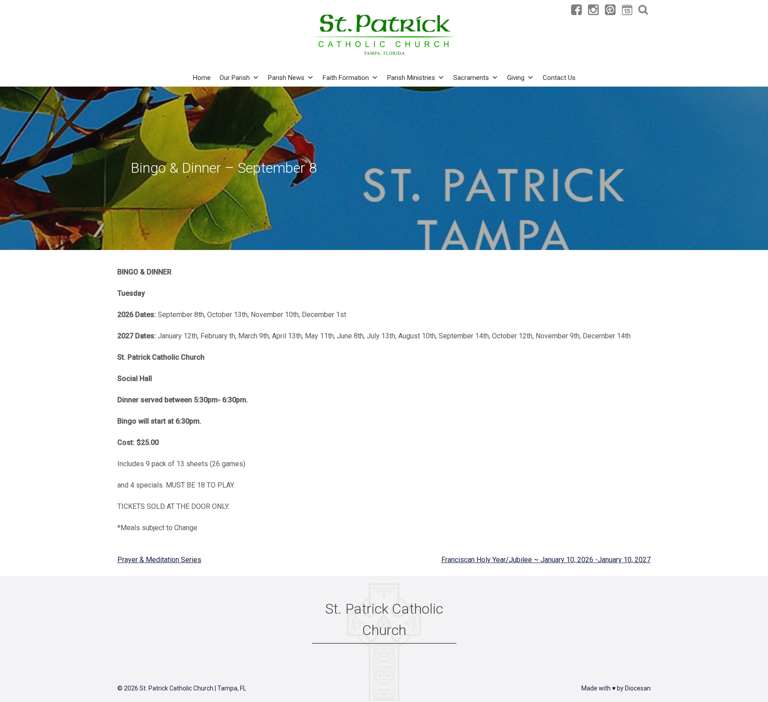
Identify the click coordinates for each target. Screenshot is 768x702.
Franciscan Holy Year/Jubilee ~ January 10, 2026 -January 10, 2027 (546, 559)
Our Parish (235, 78)
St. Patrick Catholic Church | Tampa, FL (193, 688)
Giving (515, 78)
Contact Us (559, 78)
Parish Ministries (411, 78)
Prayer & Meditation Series (159, 559)
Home (202, 78)
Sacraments (471, 78)
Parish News (286, 78)
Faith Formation (346, 78)
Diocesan (638, 688)
